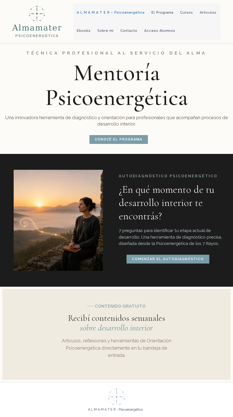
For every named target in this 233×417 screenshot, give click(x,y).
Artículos (208, 12)
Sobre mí (105, 31)
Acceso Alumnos (159, 31)
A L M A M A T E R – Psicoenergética (110, 12)
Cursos (186, 12)
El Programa (162, 12)
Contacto (128, 31)
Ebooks (84, 31)
